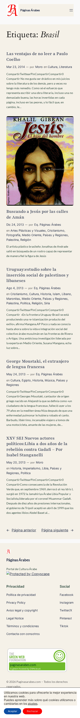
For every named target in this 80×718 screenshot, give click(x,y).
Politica (25, 303)
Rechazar (32, 711)
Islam (56, 294)
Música (50, 380)
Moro (39, 67)
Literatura (65, 67)
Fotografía (13, 235)
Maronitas (13, 298)
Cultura (52, 67)
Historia (45, 294)
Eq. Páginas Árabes (47, 224)
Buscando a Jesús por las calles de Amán (37, 214)
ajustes (32, 703)
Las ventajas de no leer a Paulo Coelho (37, 56)
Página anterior (21, 530)
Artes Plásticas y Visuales (28, 230)
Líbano (66, 294)
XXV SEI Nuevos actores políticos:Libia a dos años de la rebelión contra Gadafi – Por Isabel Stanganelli (36, 446)
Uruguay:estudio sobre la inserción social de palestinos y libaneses (37, 275)
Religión (25, 239)
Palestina (12, 239)
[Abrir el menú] (71, 10)
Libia (45, 468)
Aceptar (12, 711)
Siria (47, 303)
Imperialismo (31, 468)
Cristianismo (55, 230)
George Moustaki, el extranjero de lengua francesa (37, 364)
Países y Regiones (55, 235)
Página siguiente (57, 530)
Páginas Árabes (30, 10)
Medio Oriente (31, 235)
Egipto (26, 380)
